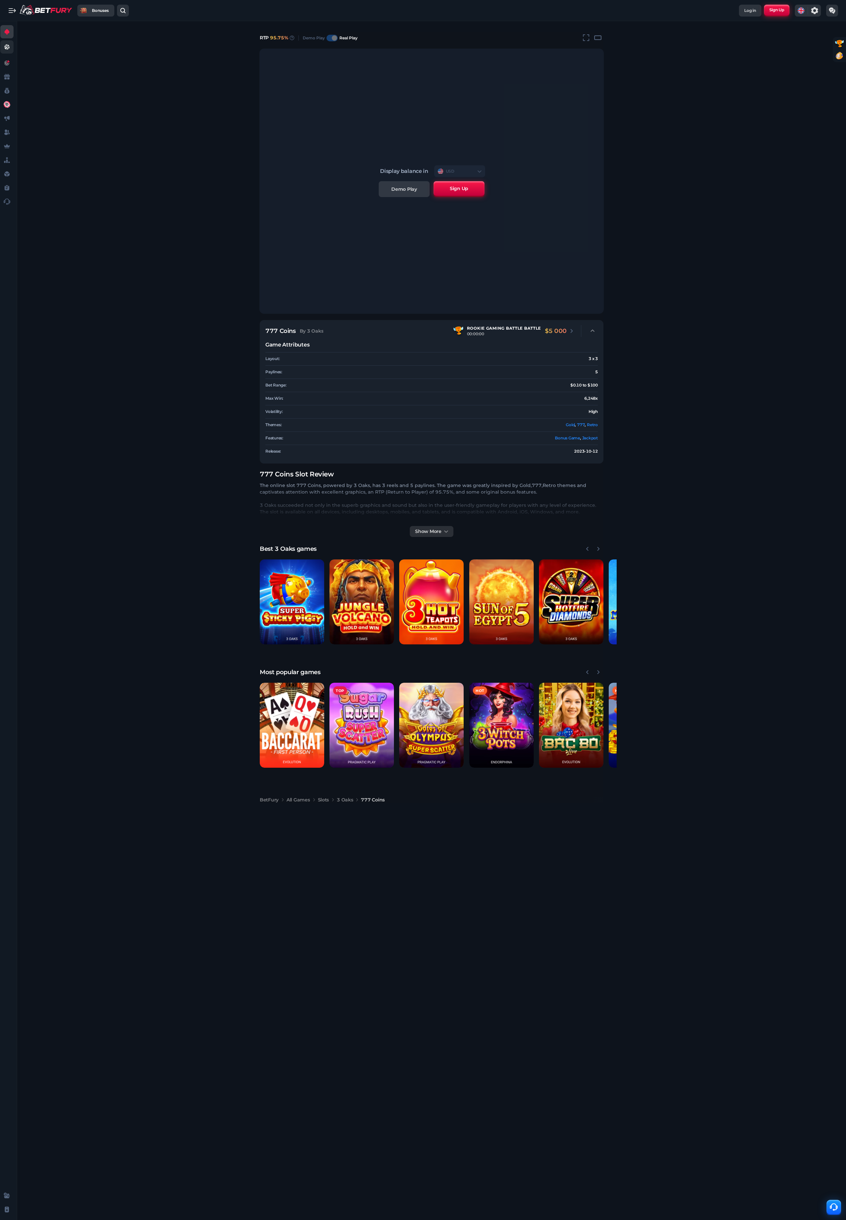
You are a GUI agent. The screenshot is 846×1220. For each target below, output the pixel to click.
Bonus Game (567, 437)
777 (581, 424)
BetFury (269, 800)
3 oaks (345, 800)
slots (323, 800)
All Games (298, 800)
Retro (592, 424)
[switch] (332, 38)
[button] (292, 601)
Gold (570, 424)
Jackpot (590, 437)
